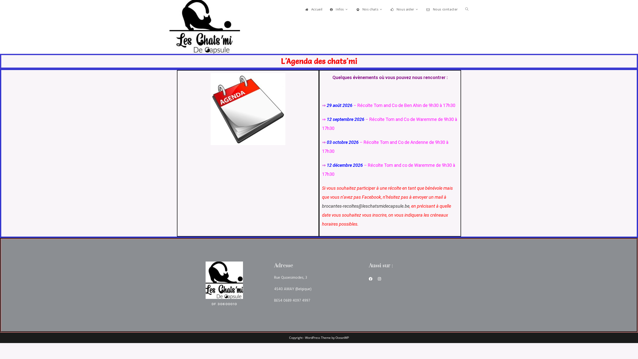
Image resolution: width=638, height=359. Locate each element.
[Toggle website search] (467, 9)
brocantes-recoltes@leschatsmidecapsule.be (365, 206)
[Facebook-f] (371, 279)
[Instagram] (379, 279)
